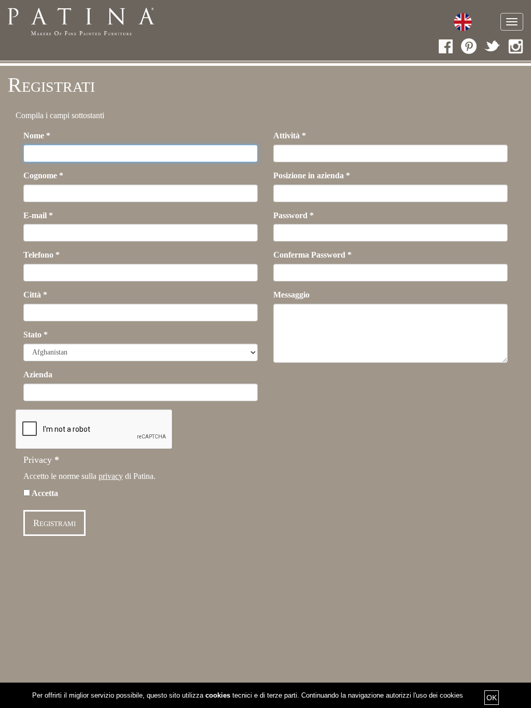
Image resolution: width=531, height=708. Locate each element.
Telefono (41, 254)
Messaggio (291, 294)
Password (293, 215)
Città (35, 294)
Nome (36, 135)
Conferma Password (312, 254)
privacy (111, 476)
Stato (35, 334)
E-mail (38, 215)
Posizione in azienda (311, 175)
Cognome (43, 175)
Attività (289, 135)
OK (491, 697)
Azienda (37, 374)
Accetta (44, 493)
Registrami (54, 523)
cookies (217, 695)
